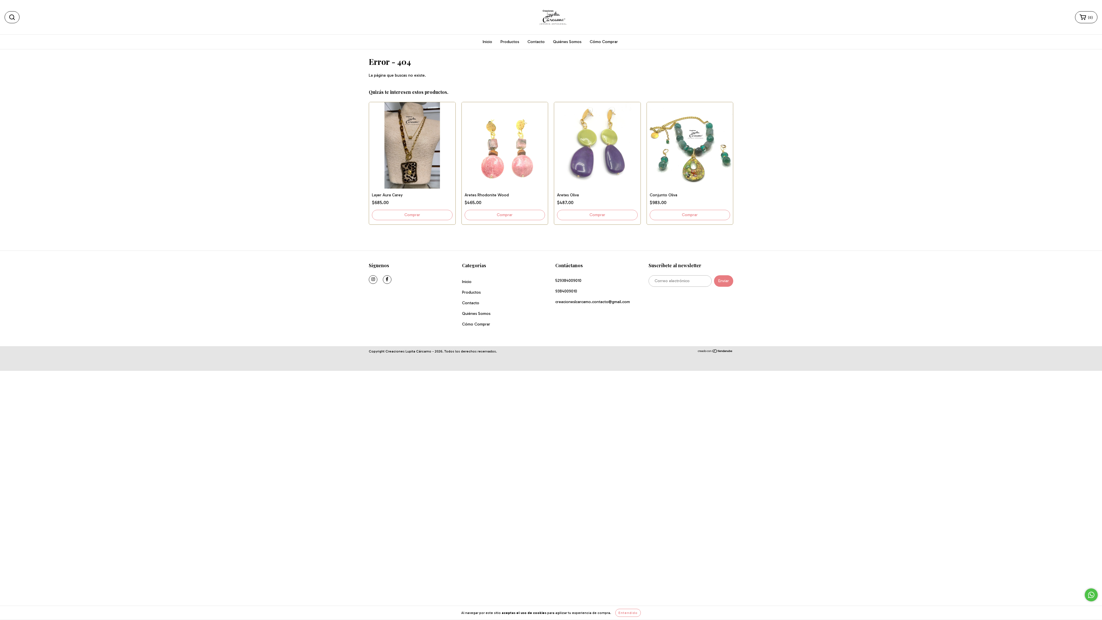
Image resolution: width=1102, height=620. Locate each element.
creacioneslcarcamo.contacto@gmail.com (592, 301)
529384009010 (568, 280)
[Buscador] (12, 17)
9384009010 (566, 291)
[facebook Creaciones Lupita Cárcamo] (387, 279)
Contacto (536, 41)
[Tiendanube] (715, 352)
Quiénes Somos (567, 41)
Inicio (487, 41)
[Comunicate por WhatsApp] (1091, 594)
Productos (509, 41)
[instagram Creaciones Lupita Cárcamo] (373, 279)
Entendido (628, 613)
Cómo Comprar (604, 41)
